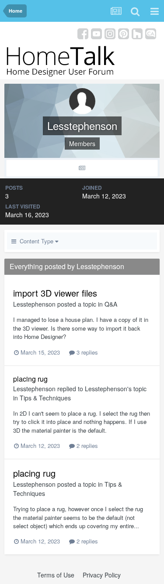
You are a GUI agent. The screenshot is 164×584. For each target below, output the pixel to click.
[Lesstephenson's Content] (82, 168)
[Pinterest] (123, 33)
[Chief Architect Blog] (150, 33)
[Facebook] (82, 33)
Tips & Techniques (45, 397)
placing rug (30, 379)
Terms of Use (55, 574)
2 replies (86, 445)
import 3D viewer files (55, 293)
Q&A (111, 304)
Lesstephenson (34, 304)
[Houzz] (137, 33)
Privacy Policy (102, 574)
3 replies (86, 352)
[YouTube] (96, 33)
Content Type (35, 241)
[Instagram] (110, 33)
